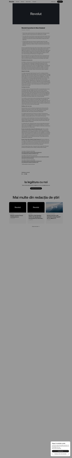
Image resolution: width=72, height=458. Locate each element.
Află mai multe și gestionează (56, 448)
